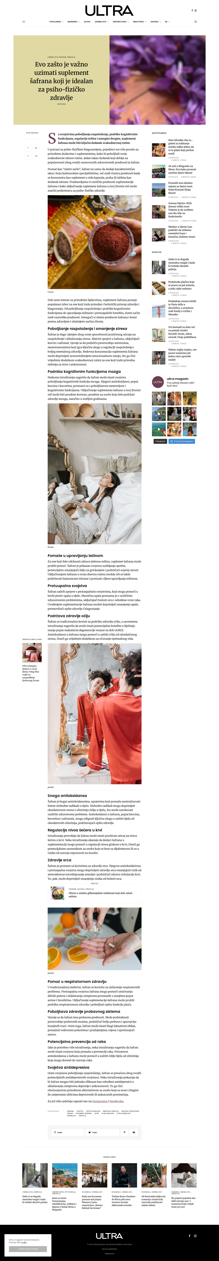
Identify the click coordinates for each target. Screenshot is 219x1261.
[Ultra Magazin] (109, 10)
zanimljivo (71, 1116)
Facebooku (117, 1101)
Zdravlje (71, 57)
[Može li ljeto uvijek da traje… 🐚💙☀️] (159, 429)
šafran (70, 1113)
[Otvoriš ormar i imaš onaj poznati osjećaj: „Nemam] (159, 398)
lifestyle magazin (93, 1111)
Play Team (128, 1244)
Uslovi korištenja (109, 1249)
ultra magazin (108, 1113)
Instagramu (100, 1101)
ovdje (24, 1242)
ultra (96, 1113)
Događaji (86, 1192)
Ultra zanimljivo (124, 1113)
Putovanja (70, 1192)
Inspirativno (58, 1192)
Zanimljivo (53, 57)
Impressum (109, 1254)
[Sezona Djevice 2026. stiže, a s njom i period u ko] (174, 414)
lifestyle (80, 1111)
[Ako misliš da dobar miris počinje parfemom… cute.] (174, 429)
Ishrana (62, 57)
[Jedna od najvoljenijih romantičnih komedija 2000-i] (174, 398)
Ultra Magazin (32, 133)
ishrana (70, 1111)
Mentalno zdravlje (111, 1111)
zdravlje (82, 1116)
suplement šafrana (84, 1113)
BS (166, 21)
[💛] (159, 414)
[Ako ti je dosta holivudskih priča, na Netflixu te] (190, 398)
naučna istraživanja (130, 1111)
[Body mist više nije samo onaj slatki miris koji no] (190, 429)
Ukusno (81, 889)
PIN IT (96, 242)
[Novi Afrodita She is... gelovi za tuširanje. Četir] (190, 414)
